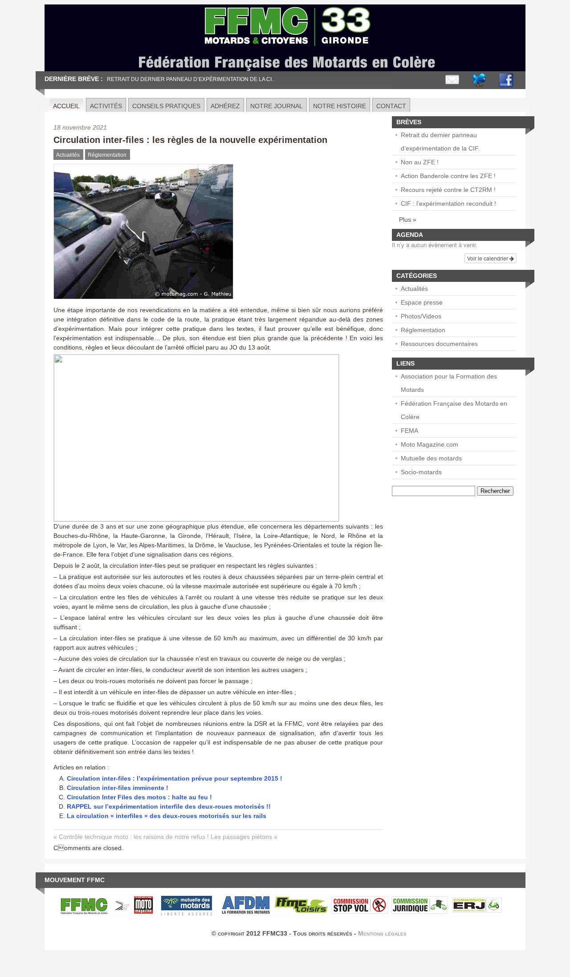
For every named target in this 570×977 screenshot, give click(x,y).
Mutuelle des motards (431, 458)
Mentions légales (382, 933)
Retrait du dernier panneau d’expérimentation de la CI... (191, 79)
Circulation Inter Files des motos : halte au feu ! (139, 797)
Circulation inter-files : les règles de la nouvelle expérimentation (190, 140)
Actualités (68, 155)
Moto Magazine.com (429, 444)
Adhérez (225, 106)
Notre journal (276, 106)
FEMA (409, 430)
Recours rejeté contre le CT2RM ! (448, 189)
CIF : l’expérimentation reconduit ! (448, 203)
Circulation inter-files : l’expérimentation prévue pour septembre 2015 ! (174, 778)
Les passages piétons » (244, 836)
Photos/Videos (421, 316)
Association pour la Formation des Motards (449, 383)
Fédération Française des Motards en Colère (454, 410)
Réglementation (107, 155)
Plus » (407, 219)
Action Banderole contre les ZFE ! (448, 175)
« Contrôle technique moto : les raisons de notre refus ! (131, 836)
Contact (391, 106)
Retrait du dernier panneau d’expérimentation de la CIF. (440, 141)
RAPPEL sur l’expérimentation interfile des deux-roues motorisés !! (169, 806)
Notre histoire (339, 106)
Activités (106, 106)
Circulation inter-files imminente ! (117, 787)
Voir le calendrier (488, 258)
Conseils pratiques (166, 106)
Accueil (66, 106)
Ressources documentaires (439, 343)
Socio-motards (421, 472)
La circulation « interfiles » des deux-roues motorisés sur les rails (166, 815)
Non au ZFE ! (420, 162)
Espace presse (422, 302)
